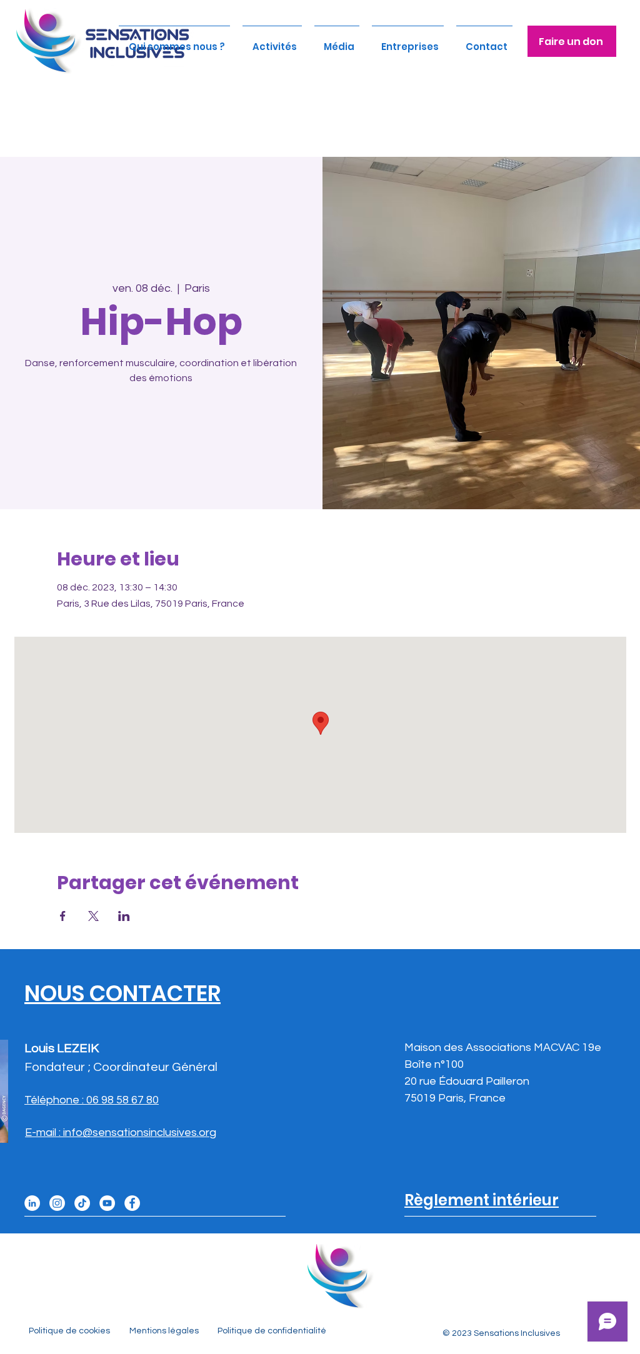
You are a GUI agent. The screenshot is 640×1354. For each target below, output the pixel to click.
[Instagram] (57, 1203)
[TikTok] (82, 1203)
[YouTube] (107, 1203)
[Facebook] (132, 1203)
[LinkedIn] (32, 1203)
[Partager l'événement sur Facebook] (63, 916)
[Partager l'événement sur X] (93, 916)
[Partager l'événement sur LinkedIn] (124, 916)
